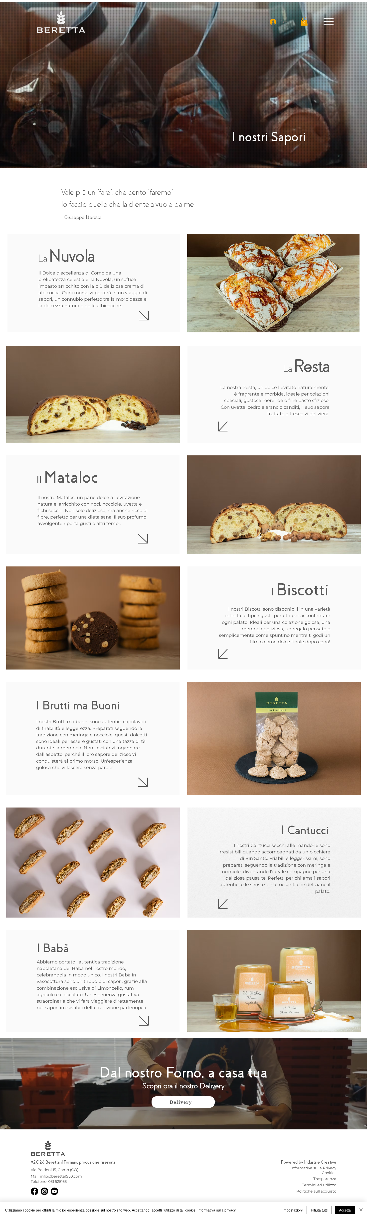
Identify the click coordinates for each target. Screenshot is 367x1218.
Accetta (345, 1210)
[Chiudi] (361, 1210)
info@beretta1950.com (61, 1176)
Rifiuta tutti (319, 1210)
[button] (304, 21)
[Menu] (328, 21)
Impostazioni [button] (293, 1210)
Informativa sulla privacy (216, 1210)
